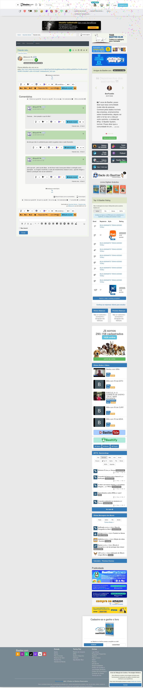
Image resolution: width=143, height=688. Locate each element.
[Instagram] (22, 654)
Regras (94, 662)
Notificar (83, 200)
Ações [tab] (111, 461)
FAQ (23, 43)
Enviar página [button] (86, 34)
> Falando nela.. (81, 204)
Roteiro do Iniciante (79, 652)
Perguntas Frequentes (99, 654)
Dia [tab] (98, 457)
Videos (98, 446)
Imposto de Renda (59, 662)
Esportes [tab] (112, 464)
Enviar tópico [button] (81, 196)
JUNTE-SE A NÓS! (109, 359)
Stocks (56, 654)
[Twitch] (35, 654)
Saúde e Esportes (78, 656)
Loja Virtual (95, 652)
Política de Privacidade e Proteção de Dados (99, 672)
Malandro (28, 57)
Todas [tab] (99, 520)
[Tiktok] (31, 654)
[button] (18, 4)
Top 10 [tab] (105, 461)
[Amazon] (18, 654)
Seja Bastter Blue (78, 660)
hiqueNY (37, 107)
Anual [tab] (119, 457)
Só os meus (57, 99)
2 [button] (24, 84)
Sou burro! (24, 228)
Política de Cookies (136, 681)
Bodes (106, 446)
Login (115, 5)
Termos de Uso (96, 675)
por (111, 471)
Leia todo (116, 127)
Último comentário (79, 99)
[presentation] (22, 223)
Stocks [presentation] (113, 211)
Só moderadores (67, 99)
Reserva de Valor (59, 658)
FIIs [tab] (116, 461)
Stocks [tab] (121, 461)
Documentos (30, 43)
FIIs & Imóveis (58, 656)
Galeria (37, 43)
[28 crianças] (95, 5)
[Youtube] (44, 654)
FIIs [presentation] (105, 211)
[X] (40, 654)
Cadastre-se (123, 5)
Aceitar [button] (125, 685)
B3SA (112, 294)
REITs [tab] (105, 464)
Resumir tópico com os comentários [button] (64, 196)
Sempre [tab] (97, 461)
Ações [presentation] (97, 211)
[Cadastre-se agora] (71, 26)
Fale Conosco (96, 658)
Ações (56, 652)
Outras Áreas (108, 522)
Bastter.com (59, 681)
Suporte (94, 656)
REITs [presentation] (121, 211)
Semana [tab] (104, 457)
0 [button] (40, 84)
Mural (18, 43)
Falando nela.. (23, 50)
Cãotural (75, 658)
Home (19, 35)
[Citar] (74, 88)
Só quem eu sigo (46, 99)
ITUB (113, 239)
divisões (123, 162)
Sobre (94, 660)
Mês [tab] (110, 457)
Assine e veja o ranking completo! (109, 298)
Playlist (115, 446)
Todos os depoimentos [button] (109, 138)
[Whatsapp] (26, 654)
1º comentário (73, 200)
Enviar (23, 233)
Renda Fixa (57, 660)
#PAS (74, 654)
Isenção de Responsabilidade (97, 665)
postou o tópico (109, 528)
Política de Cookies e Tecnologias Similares (98, 668)
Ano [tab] (114, 457)
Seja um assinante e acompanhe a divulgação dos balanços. (100, 317)
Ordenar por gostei (34, 99)
